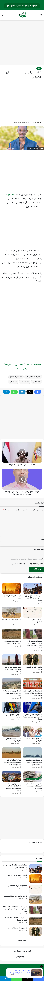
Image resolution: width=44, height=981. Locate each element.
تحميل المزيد (22, 940)
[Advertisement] (22, 42)
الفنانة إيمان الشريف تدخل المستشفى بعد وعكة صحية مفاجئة (32, 717)
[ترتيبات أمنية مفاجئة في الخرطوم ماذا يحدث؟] (11, 731)
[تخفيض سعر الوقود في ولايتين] (11, 707)
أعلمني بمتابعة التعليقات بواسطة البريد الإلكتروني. (26, 559)
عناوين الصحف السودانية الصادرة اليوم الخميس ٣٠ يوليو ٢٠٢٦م (34, 786)
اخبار (39, 68)
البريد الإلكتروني (39, 549)
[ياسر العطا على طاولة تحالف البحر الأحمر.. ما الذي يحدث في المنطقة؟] (32, 683)
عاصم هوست (19, 972)
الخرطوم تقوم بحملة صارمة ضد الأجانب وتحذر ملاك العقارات (12, 693)
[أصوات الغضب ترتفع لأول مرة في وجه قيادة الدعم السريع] (32, 588)
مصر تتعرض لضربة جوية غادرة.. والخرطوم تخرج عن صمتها (12, 670)
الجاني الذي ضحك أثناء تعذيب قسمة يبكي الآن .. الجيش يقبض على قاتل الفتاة (15, 909)
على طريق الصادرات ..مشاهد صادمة (15, 896)
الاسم (42, 539)
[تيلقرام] (6, 392)
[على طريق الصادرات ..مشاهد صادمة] (11, 612)
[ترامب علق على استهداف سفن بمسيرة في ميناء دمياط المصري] (32, 752)
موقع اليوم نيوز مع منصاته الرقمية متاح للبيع (22, 6)
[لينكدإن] (22, 392)
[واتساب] (14, 392)
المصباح (10, 195)
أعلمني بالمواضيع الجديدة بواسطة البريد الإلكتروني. (26, 564)
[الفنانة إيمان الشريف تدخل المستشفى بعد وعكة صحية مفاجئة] (32, 707)
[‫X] (29, 392)
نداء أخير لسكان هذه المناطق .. (17, 886)
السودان (36, 382)
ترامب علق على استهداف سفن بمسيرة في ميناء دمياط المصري (34, 762)
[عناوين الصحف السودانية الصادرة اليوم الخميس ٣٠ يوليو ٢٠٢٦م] (32, 776)
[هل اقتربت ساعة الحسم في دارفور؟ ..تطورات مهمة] (11, 634)
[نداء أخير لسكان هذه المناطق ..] (32, 612)
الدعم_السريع (15, 377)
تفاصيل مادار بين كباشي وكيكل (17, 928)
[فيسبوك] (37, 392)
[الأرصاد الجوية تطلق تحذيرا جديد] (11, 588)
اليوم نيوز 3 (36, 122)
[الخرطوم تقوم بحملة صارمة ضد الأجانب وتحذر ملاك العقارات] (11, 683)
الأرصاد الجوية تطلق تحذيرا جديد (17, 875)
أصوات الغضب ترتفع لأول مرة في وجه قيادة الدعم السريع (33, 598)
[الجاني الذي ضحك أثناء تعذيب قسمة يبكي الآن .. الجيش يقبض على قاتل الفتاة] (32, 634)
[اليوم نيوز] (22, 15)
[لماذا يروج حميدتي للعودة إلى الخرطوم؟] (32, 731)
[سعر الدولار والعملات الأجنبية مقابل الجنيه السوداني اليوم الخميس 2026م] (11, 776)
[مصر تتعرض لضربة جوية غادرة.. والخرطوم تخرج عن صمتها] (11, 659)
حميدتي (13, 382)
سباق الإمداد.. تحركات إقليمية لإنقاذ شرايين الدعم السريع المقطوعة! (12, 762)
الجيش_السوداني (32, 377)
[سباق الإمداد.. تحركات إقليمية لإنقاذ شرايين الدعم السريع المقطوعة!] (11, 752)
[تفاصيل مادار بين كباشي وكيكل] (32, 659)
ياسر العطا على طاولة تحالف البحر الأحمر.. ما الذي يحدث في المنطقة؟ (32, 693)
